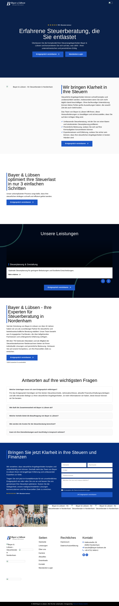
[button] (103, 281)
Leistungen (43, 546)
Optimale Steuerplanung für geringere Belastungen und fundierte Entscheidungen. (41, 270)
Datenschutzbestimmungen (82, 490)
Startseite (42, 542)
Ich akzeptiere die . (76, 490)
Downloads (43, 560)
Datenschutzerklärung (69, 546)
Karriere (42, 553)
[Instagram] (87, 555)
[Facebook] (83, 555)
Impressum (65, 542)
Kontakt (42, 564)
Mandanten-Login (46, 568)
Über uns (42, 549)
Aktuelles (42, 557)
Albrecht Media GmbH (80, 604)
